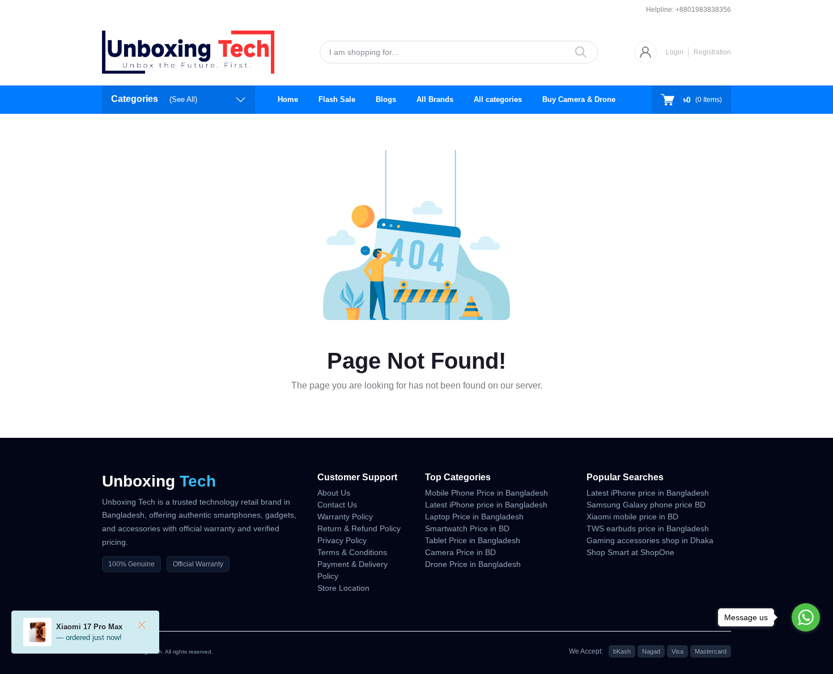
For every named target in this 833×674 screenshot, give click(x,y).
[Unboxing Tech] (188, 52)
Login (674, 52)
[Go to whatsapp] (806, 617)
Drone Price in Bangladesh (473, 564)
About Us (333, 492)
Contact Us (337, 504)
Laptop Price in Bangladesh (474, 516)
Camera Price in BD (460, 552)
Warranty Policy (345, 516)
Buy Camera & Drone (578, 99)
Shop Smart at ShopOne (630, 552)
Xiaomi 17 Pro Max (89, 626)
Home (288, 99)
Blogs (386, 99)
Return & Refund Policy (359, 528)
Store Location (343, 587)
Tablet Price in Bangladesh (472, 540)
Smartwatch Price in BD (467, 528)
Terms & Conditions (352, 552)
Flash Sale (336, 99)
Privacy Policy (342, 540)
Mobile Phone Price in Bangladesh (486, 492)
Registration (712, 52)
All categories (498, 99)
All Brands (434, 99)
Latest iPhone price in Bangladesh (486, 504)
